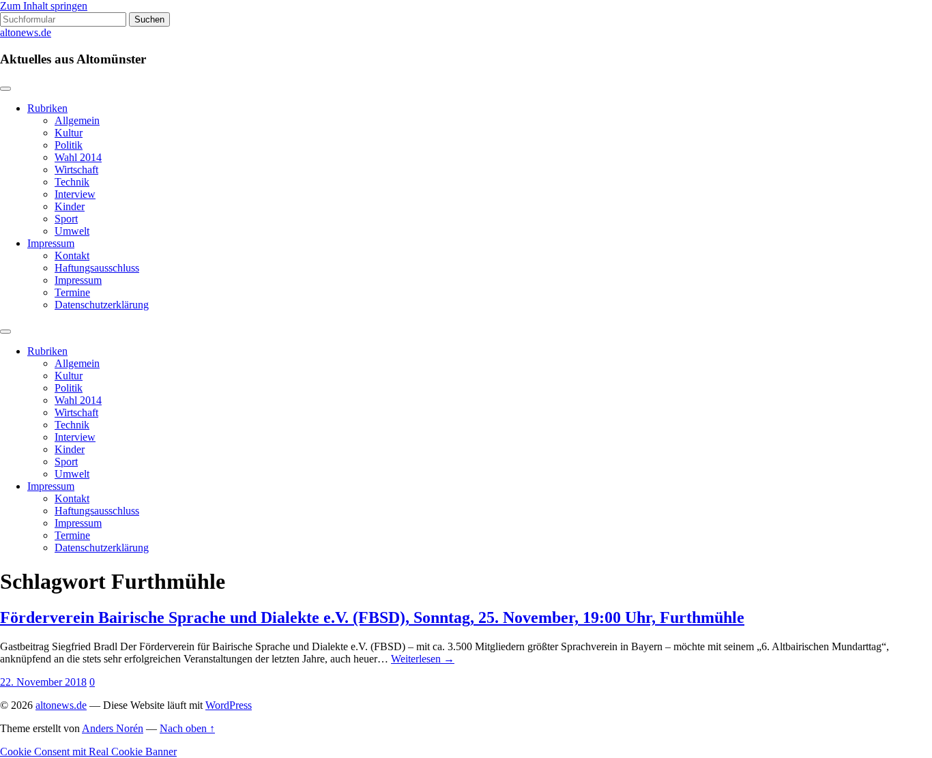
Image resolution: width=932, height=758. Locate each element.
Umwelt (72, 231)
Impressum (50, 243)
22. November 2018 (43, 682)
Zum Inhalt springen (43, 6)
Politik (69, 145)
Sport (66, 218)
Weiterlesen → (422, 659)
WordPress (228, 705)
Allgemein (77, 120)
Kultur (69, 133)
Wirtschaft (76, 169)
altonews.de (25, 32)
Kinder (70, 206)
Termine (72, 292)
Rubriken (47, 108)
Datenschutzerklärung (102, 304)
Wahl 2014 (78, 157)
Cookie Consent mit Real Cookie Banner (88, 751)
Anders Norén (112, 728)
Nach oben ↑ (187, 728)
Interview (75, 194)
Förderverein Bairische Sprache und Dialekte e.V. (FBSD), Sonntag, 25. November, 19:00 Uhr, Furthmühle (372, 617)
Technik (72, 182)
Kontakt (72, 255)
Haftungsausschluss (97, 268)
